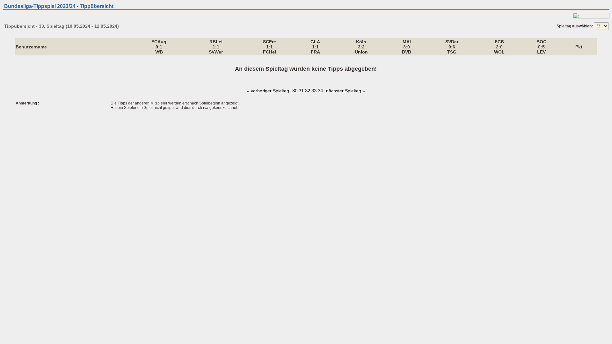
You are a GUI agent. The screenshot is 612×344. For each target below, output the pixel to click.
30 (294, 90)
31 (301, 90)
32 (307, 90)
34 (320, 90)
